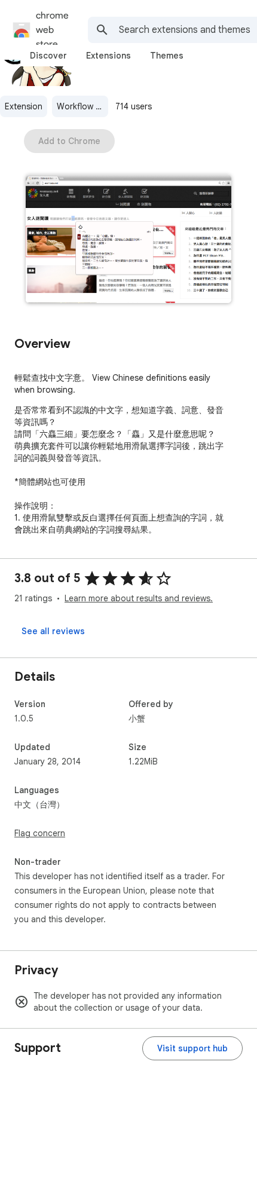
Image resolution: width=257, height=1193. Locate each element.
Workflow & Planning (82, 106)
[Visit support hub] (192, 1048)
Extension (23, 106)
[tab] (48, 55)
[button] (128, 240)
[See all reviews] (53, 631)
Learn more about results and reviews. (139, 598)
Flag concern (39, 833)
